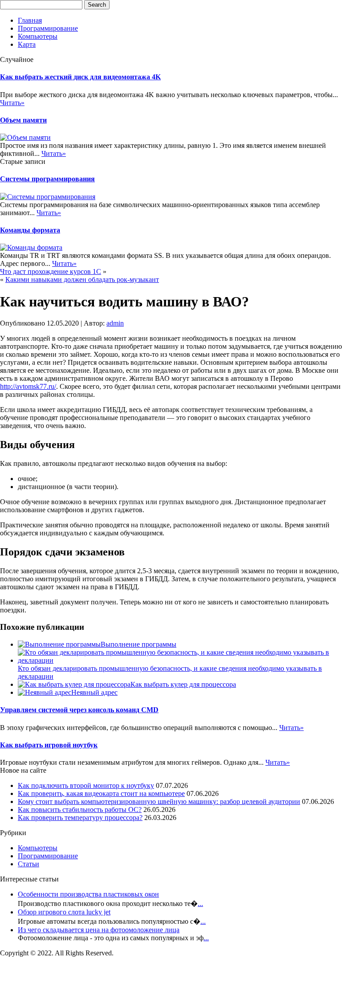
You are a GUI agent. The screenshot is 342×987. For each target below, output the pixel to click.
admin (115, 323)
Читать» (12, 102)
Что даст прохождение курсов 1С (50, 271)
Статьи (28, 864)
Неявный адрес (94, 692)
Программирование (48, 28)
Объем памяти (23, 120)
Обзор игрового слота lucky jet (64, 912)
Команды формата (30, 230)
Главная (30, 20)
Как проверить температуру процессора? (80, 817)
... (200, 903)
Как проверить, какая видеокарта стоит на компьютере (101, 793)
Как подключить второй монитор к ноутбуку (86, 785)
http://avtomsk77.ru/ (28, 386)
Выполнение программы (138, 644)
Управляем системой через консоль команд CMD (79, 710)
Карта (27, 44)
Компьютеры (37, 36)
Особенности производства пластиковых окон (88, 894)
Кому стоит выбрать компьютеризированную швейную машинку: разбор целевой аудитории (159, 801)
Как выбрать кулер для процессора (183, 684)
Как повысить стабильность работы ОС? (80, 809)
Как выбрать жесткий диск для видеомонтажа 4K (80, 77)
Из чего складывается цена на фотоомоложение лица (98, 930)
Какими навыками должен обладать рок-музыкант (82, 279)
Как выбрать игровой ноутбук (49, 745)
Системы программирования (47, 179)
